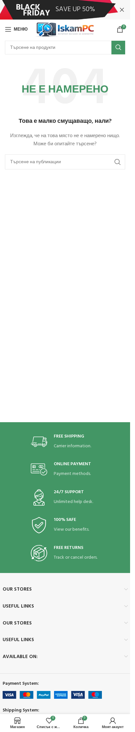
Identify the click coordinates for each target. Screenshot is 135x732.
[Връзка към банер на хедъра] (65, 10)
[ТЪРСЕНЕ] (118, 47)
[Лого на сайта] (65, 29)
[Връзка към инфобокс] (65, 442)
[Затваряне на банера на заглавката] (122, 10)
